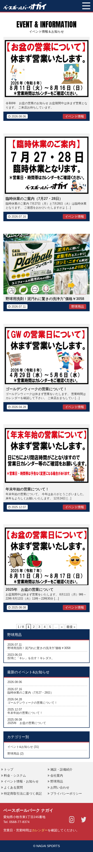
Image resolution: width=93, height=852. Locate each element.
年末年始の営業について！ (27, 489)
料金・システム (15, 775)
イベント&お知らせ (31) (23, 746)
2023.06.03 (14, 654)
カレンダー (40, 830)
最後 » (70, 627)
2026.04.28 (14, 699)
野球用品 (56, 781)
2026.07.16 (14, 689)
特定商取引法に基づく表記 (23, 793)
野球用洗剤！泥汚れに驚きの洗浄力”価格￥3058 (45, 299)
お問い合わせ (59, 787)
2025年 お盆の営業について (29, 589)
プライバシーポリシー (66, 793)
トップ (8, 769)
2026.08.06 (14, 682)
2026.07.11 (14, 644)
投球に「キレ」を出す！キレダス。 (30, 658)
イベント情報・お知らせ (21, 781)
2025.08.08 (14, 719)
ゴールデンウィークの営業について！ (36, 389)
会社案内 (56, 775)
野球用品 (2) (15, 753)
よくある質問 (13, 787)
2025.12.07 (14, 709)
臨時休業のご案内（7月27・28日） (34, 199)
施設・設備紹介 (61, 769)
